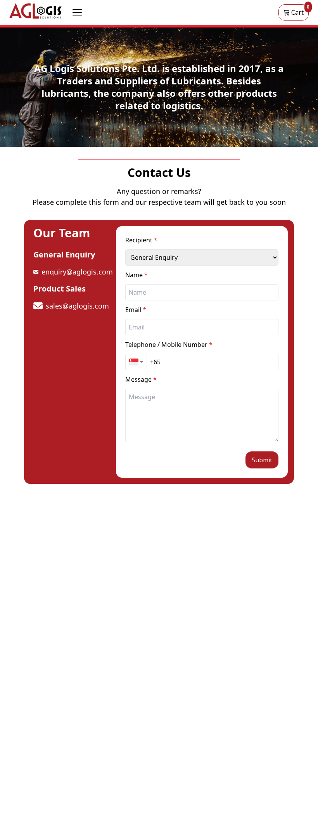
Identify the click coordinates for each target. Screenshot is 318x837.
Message (141, 379)
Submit (262, 460)
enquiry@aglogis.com (77, 271)
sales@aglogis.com (77, 305)
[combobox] (136, 362)
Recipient (141, 240)
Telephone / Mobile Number (169, 344)
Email (135, 309)
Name (136, 275)
